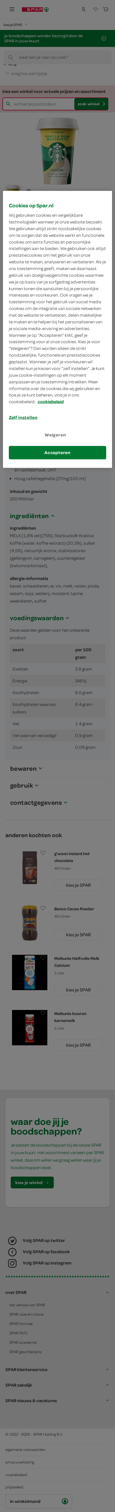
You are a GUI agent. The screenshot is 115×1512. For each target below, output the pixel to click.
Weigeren (55, 435)
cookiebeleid (51, 402)
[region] (57, 329)
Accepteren (57, 452)
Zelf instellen (23, 417)
